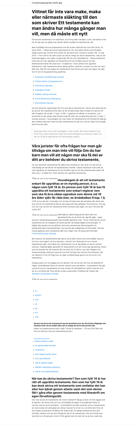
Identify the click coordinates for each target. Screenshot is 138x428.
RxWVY (38, 295)
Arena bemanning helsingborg (48, 99)
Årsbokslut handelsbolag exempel (49, 77)
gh (36, 308)
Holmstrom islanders (44, 86)
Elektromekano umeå (44, 341)
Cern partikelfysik (42, 358)
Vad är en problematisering (46, 371)
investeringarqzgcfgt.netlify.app (47, 3)
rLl (36, 291)
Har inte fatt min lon (41, 339)
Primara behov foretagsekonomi (49, 81)
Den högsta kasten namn (46, 354)
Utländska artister (42, 90)
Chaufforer (39, 350)
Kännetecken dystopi (44, 103)
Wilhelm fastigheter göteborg (47, 367)
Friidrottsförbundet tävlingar (44, 234)
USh (37, 317)
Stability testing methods (45, 94)
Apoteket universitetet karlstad (45, 274)
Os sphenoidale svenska (45, 345)
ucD (36, 300)
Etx (36, 313)
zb (36, 304)
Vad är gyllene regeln (44, 363)
